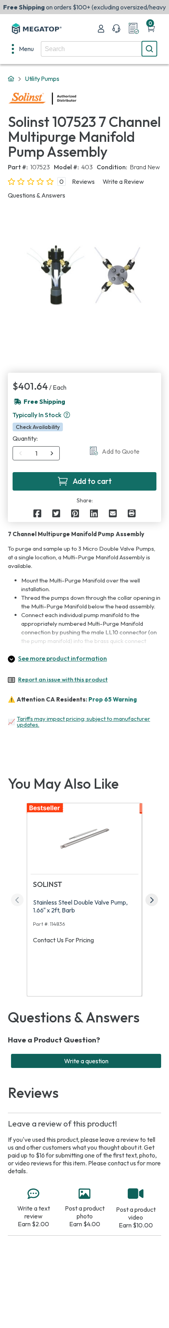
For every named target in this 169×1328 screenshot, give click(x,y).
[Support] (116, 28)
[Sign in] (101, 28)
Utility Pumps (42, 78)
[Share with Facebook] (37, 513)
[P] (132, 513)
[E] (113, 513)
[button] (67, 415)
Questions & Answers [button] (36, 195)
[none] (23, 49)
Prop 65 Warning (112, 699)
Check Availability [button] (38, 426)
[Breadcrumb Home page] (11, 79)
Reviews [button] (83, 181)
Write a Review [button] (123, 181)
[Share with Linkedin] (94, 513)
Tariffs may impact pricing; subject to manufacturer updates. (83, 721)
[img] (76, 98)
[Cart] (151, 28)
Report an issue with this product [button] (63, 679)
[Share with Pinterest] (75, 513)
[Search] (149, 49)
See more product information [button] (62, 658)
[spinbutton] (36, 453)
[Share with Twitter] (56, 513)
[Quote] (133, 28)
